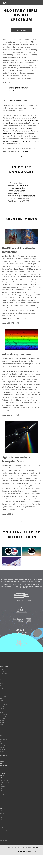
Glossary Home (22, 30)
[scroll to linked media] (21, 156)
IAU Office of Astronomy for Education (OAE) (20, 118)
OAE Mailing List (2, 786)
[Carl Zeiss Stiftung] (20, 633)
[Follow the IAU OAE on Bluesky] (21, 851)
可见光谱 (26, 198)
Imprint (38, 851)
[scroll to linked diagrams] (21, 521)
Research (3, 755)
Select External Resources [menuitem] (3, 722)
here (25, 136)
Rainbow (11, 90)
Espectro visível (30, 196)
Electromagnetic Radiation (18, 88)
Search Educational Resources (4, 671)
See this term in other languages (15, 100)
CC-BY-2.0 (11, 323)
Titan (36, 848)
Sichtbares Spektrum (22, 185)
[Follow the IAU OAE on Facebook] (18, 851)
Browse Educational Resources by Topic (4, 680)
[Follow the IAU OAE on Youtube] (24, 851)
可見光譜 (26, 201)
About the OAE (2, 815)
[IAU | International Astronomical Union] (20, 610)
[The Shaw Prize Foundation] (20, 644)
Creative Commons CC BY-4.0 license (17, 141)
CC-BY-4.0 (11, 415)
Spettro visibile (19, 193)
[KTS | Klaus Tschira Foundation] (20, 622)
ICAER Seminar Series (2, 749)
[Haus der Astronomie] (20, 598)
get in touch (24, 151)
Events (2, 732)
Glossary (2, 708)
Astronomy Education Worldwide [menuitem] (3, 716)
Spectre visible (19, 191)
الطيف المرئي (17, 183)
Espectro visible (20, 188)
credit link (27, 318)
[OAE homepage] (5, 2)
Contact (3, 801)
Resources (4, 666)
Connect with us (3, 775)
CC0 (9, 514)
